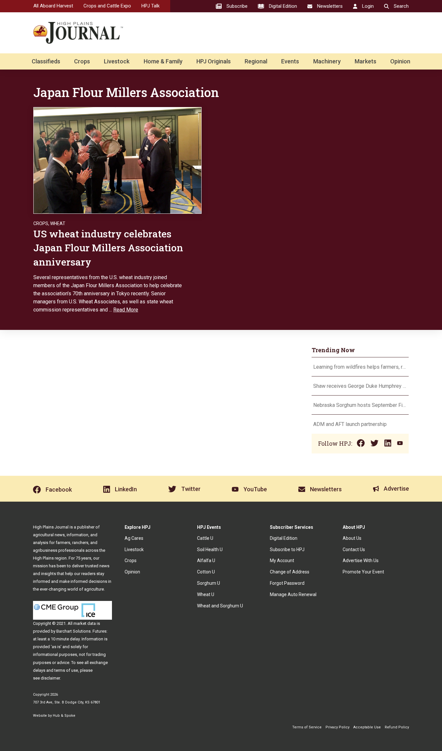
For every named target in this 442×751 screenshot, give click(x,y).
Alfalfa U (206, 560)
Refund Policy (397, 727)
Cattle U (205, 538)
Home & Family (163, 61)
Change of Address (289, 571)
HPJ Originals (213, 61)
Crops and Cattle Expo (107, 6)
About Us (352, 538)
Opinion (400, 61)
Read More (125, 310)
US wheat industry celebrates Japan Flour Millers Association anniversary (108, 247)
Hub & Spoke (64, 715)
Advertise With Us (361, 560)
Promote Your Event (363, 571)
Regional (256, 61)
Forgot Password (287, 583)
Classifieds (46, 61)
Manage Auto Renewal (293, 594)
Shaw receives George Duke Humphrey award (360, 386)
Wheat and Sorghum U (220, 605)
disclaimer (50, 678)
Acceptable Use (367, 727)
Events (290, 61)
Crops (82, 61)
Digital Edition (283, 538)
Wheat (57, 223)
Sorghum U (208, 583)
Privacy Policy (337, 727)
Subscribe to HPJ (287, 549)
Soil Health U (210, 549)
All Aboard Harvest (53, 6)
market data (84, 623)
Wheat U (205, 594)
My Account (282, 560)
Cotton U (206, 571)
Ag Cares (134, 538)
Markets (365, 61)
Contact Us (354, 549)
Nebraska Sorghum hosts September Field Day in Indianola (360, 405)
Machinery (327, 61)
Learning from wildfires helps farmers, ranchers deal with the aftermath (360, 367)
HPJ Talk (150, 6)
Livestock (116, 61)
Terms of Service (307, 727)
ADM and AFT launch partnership (350, 424)
